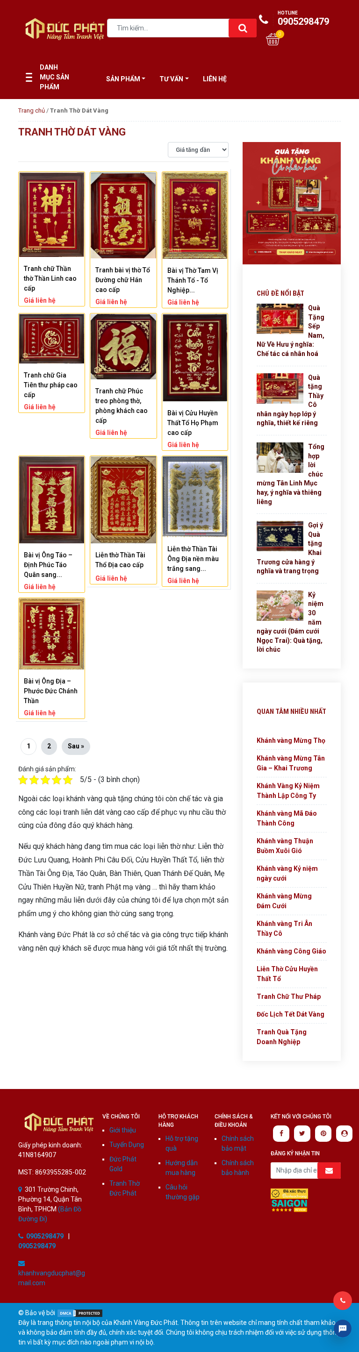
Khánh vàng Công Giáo (291, 951)
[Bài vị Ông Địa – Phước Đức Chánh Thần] (51, 634)
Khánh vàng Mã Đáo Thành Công (287, 818)
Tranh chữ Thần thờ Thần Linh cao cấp (50, 278)
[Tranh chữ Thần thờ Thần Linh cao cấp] (51, 214)
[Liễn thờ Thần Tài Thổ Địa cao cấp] (123, 499)
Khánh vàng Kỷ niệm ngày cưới (287, 873)
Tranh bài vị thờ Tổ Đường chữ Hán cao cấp (122, 279)
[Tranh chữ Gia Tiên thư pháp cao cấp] (51, 338)
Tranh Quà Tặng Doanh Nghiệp (282, 1037)
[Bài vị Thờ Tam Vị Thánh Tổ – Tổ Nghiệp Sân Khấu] (195, 215)
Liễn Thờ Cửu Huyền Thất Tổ (287, 973)
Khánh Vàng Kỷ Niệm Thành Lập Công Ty (288, 790)
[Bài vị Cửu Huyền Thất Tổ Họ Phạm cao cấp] (195, 357)
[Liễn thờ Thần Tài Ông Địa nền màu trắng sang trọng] (195, 496)
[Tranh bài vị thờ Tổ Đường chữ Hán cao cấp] (123, 215)
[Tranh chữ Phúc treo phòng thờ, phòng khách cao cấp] (123, 346)
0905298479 (303, 18)
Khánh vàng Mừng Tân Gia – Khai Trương (291, 763)
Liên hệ (215, 79)
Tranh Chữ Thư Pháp (289, 996)
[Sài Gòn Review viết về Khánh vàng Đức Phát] (289, 1205)
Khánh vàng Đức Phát (65, 29)
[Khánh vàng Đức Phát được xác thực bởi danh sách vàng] (289, 1193)
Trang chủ (31, 110)
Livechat (342, 1328)
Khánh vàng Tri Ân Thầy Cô (284, 928)
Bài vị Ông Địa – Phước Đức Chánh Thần (51, 690)
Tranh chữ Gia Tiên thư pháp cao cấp (51, 384)
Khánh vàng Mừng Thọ (291, 740)
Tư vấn (171, 79)
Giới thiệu (122, 1130)
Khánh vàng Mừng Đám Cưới (284, 901)
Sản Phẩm (123, 79)
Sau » (76, 746)
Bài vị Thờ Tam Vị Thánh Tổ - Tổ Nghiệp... (192, 280)
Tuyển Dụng (126, 1144)
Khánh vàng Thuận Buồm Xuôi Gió (285, 845)
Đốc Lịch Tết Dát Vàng (290, 1014)
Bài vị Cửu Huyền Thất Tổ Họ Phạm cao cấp (192, 422)
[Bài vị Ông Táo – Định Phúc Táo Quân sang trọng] (51, 499)
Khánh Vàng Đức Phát (59, 1122)
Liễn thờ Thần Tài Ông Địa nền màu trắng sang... (193, 558)
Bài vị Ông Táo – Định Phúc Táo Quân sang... (48, 564)
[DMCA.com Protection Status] (80, 1312)
